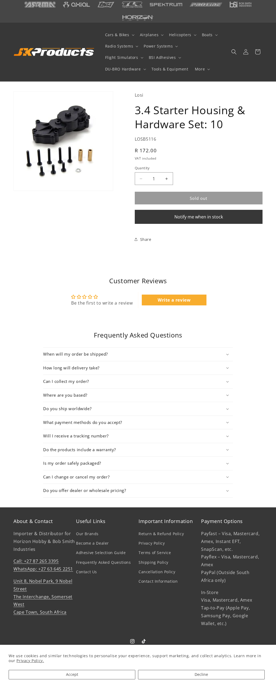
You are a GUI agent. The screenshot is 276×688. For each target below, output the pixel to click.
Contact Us (86, 571)
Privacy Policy (152, 543)
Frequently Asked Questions (103, 562)
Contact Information (158, 581)
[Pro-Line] (206, 4)
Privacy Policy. (30, 660)
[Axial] (76, 5)
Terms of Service (155, 552)
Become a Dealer (92, 543)
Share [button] (145, 239)
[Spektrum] (166, 4)
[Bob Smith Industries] (240, 5)
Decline (201, 674)
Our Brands (87, 533)
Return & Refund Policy (161, 533)
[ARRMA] (40, 5)
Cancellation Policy (157, 571)
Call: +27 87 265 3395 (36, 561)
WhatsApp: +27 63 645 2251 (43, 569)
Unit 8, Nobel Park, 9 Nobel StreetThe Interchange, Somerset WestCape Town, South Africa (43, 596)
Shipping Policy (153, 562)
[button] (119, 35)
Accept (72, 674)
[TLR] (132, 5)
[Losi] (106, 5)
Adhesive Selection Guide (101, 552)
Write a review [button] (174, 300)
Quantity (142, 168)
